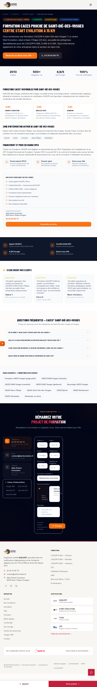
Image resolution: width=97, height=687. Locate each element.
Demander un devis (48, 224)
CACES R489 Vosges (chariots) (54, 378)
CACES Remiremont (81, 390)
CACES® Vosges (28, 14)
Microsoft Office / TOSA (60, 579)
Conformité (8, 623)
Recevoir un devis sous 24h (18, 55)
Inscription (8, 607)
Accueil (5, 14)
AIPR (52, 575)
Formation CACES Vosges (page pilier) (20, 378)
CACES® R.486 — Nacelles (61, 559)
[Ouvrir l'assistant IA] (91, 672)
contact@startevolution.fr (16, 574)
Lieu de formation (43, 484)
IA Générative (56, 583)
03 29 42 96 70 (51, 55)
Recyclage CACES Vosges (77, 384)
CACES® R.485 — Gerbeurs (61, 563)
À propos (7, 615)
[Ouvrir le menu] (90, 4)
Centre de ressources (12, 631)
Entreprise (40, 461)
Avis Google (8, 627)
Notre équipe (9, 619)
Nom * (51, 440)
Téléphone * (53, 451)
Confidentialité (73, 664)
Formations (15, 14)
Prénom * (40, 440)
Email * (39, 451)
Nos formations (9, 603)
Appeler (25, 684)
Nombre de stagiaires (53, 462)
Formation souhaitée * (45, 474)
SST (52, 567)
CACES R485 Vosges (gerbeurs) (49, 384)
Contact (7, 639)
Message (40, 505)
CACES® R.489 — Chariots (61, 555)
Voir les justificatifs (60, 634)
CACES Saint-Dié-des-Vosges (39, 390)
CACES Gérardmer (12, 396)
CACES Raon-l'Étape (13, 390)
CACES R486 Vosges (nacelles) (17, 384)
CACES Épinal (62, 390)
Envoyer (58, 526)
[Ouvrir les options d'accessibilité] (2, 343)
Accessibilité (58, 668)
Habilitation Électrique (59, 571)
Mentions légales (60, 664)
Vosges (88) (9, 635)
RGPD (83, 664)
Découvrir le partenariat (77, 651)
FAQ (5, 611)
